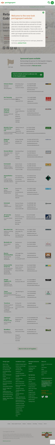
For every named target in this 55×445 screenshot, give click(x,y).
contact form (22, 43)
